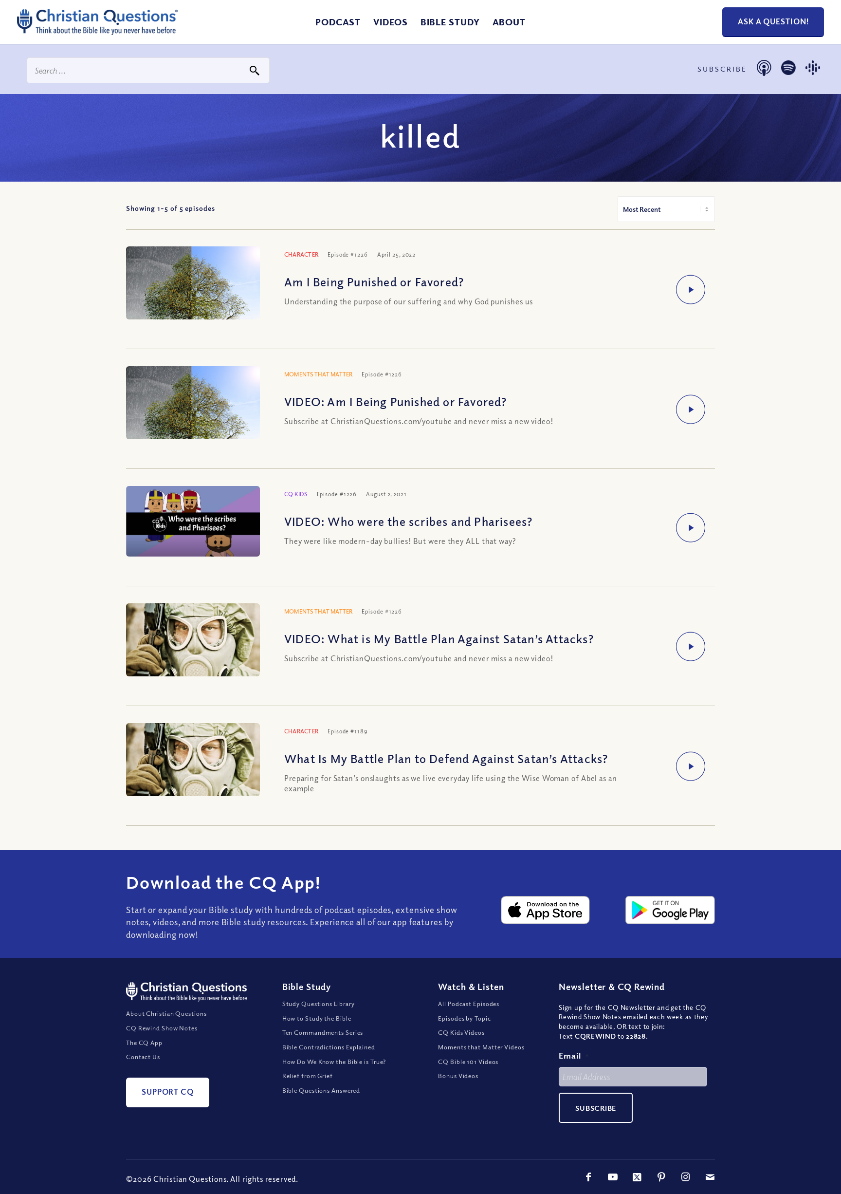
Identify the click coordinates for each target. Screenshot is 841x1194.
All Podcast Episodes (468, 1003)
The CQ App (144, 1042)
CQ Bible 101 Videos (468, 1061)
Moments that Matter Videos (481, 1047)
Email (574, 1055)
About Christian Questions (166, 1013)
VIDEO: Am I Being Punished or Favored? (395, 401)
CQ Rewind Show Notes (162, 1028)
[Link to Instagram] (685, 1177)
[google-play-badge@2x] (670, 910)
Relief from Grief (307, 1076)
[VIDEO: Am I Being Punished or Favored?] (193, 421)
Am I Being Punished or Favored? (374, 281)
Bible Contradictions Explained (328, 1047)
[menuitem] (338, 22)
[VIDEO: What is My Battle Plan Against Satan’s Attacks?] (193, 643)
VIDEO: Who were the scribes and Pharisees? (408, 521)
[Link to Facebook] (588, 1177)
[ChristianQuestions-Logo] (97, 31)
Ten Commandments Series (323, 1032)
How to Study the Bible (316, 1018)
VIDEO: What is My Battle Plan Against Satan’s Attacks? (439, 638)
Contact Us (143, 1057)
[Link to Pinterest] (661, 1177)
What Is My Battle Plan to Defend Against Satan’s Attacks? (446, 758)
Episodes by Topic (464, 1018)
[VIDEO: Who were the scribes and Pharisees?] (193, 521)
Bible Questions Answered (321, 1090)
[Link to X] (637, 1177)
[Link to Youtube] (612, 1177)
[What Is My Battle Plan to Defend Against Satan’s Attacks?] (193, 763)
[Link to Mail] (710, 1177)
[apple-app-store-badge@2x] (545, 910)
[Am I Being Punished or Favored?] (193, 301)
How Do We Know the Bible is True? (334, 1061)
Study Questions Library (318, 1003)
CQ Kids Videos (461, 1032)
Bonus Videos (458, 1076)
